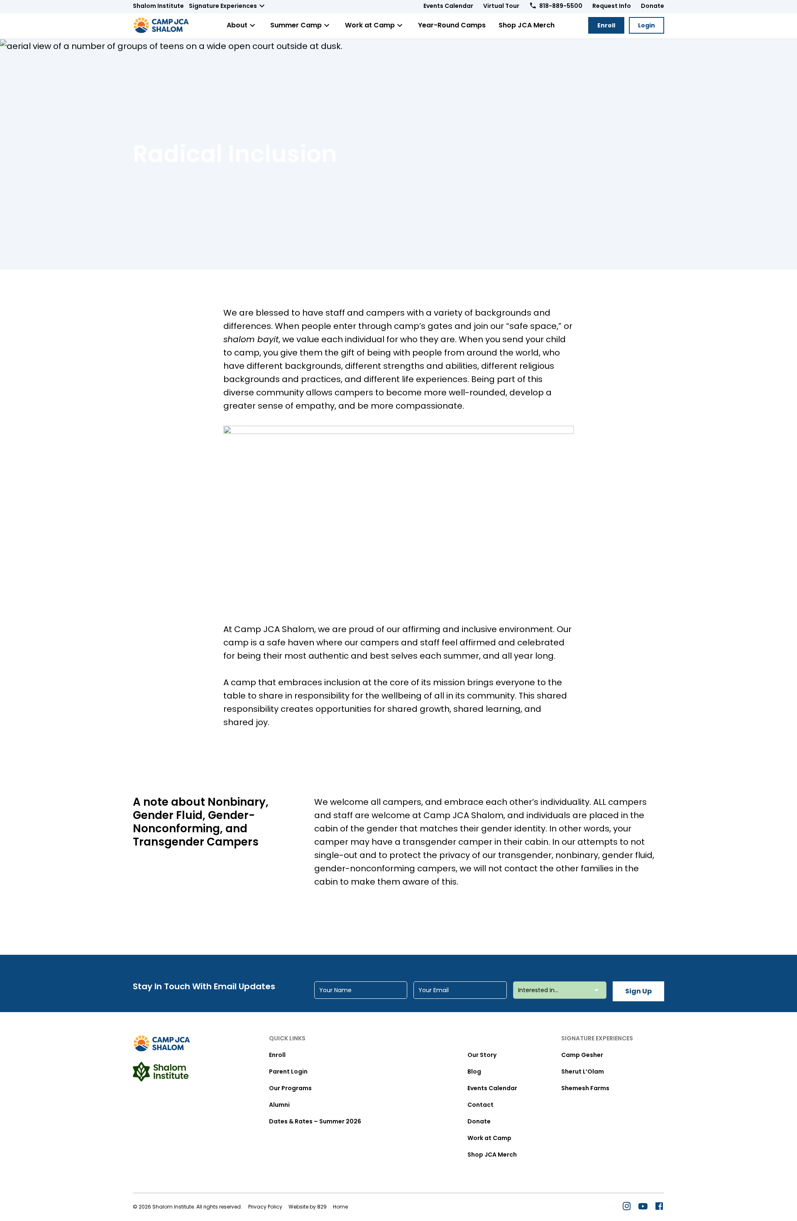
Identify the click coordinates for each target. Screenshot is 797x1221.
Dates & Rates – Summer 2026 (315, 1121)
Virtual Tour (501, 6)
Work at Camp (370, 25)
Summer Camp (296, 25)
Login (646, 25)
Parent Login (288, 1071)
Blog (474, 1071)
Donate (652, 6)
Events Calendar (448, 6)
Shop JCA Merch (527, 25)
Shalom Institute (158, 6)
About (237, 25)
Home (340, 1207)
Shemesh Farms (585, 1088)
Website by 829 (307, 1207)
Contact (480, 1104)
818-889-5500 (560, 6)
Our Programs (290, 1088)
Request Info (611, 6)
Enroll (606, 25)
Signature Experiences (223, 6)
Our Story (481, 1055)
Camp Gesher (582, 1055)
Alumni (279, 1104)
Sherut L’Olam (582, 1071)
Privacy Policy (265, 1207)
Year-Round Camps (452, 25)
